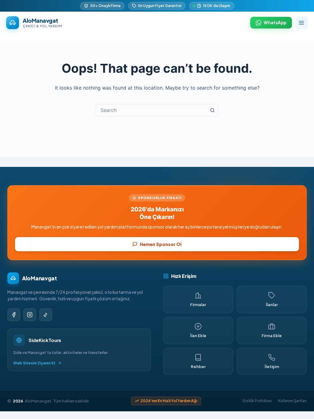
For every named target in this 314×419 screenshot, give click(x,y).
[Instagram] (29, 314)
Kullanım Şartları (292, 400)
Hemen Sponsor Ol (161, 244)
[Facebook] (13, 314)
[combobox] (151, 110)
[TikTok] (45, 314)
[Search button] (212, 110)
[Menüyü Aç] (301, 22)
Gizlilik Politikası (257, 400)
